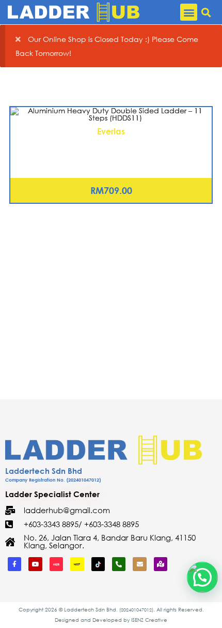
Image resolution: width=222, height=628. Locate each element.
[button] (188, 12)
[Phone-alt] (118, 564)
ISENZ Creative (149, 620)
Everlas (111, 131)
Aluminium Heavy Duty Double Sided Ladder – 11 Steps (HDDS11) (111, 150)
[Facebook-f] (14, 564)
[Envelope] (139, 564)
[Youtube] (35, 564)
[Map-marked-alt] (160, 564)
